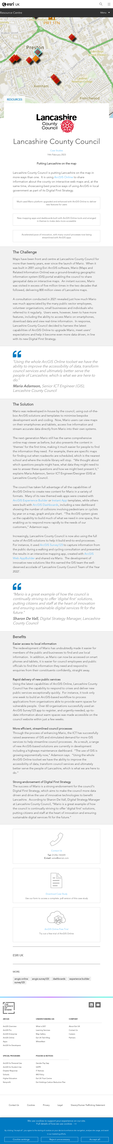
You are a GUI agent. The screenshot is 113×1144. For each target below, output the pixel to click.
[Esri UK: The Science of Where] (9, 1008)
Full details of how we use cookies (54, 1124)
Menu (103, 12)
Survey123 (20, 982)
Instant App (59, 500)
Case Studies (56, 150)
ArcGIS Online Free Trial (56, 929)
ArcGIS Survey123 (51, 545)
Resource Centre (11, 12)
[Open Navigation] (109, 4)
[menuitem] (19, 1026)
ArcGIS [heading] (6, 1019)
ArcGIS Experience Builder (30, 500)
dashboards (59, 978)
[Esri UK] (11, 4)
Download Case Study (56, 893)
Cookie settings (21, 1139)
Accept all (94, 1139)
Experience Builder (79, 978)
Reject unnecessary (59, 1139)
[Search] (101, 4)
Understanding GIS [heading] (45, 1019)
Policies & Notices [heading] (44, 1056)
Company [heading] (73, 1019)
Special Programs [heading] (11, 1056)
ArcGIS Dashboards (45, 505)
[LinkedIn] (91, 1004)
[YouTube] (98, 1004)
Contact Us (56, 850)
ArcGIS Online (63, 177)
